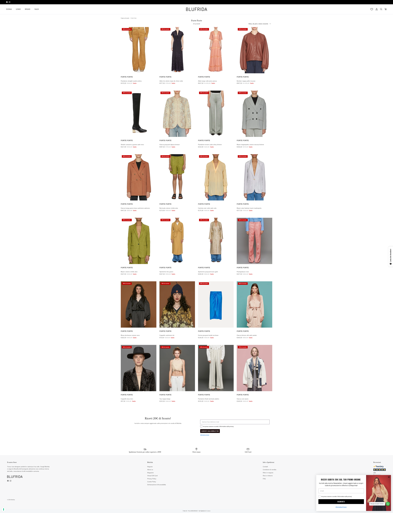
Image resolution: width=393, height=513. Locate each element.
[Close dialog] (388, 477)
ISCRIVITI (341, 501)
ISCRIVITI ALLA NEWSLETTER (210, 431)
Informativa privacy (204, 435)
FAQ (264, 479)
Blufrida (13, 499)
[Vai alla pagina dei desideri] (371, 9)
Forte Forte (133, 18)
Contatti (265, 466)
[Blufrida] (196, 9)
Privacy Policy (151, 479)
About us (150, 469)
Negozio (150, 466)
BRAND (27, 9)
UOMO (18, 9)
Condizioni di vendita (269, 469)
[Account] (376, 9)
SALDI (36, 9)
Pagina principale (125, 18)
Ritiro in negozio (268, 472)
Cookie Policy (151, 481)
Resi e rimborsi (268, 475)
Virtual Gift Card (152, 475)
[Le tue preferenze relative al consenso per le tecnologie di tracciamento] (4, 509)
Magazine (150, 472)
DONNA (9, 9)
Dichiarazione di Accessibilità (156, 484)
